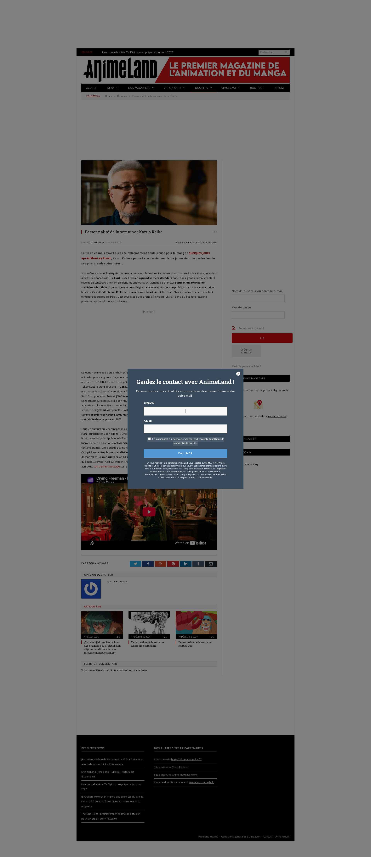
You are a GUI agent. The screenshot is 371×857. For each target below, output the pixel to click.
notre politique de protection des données (192, 474)
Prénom (149, 403)
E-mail (148, 421)
